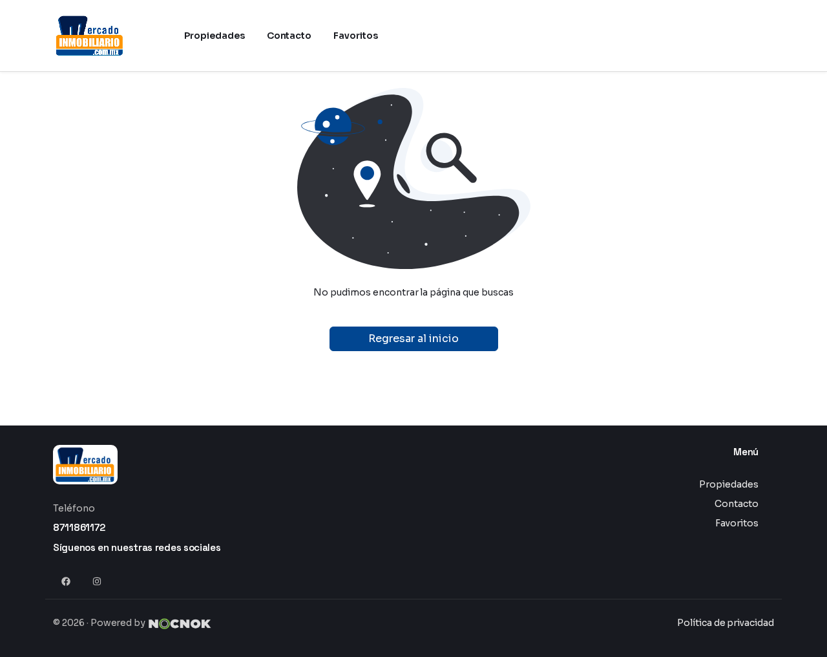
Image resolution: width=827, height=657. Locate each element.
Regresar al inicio (413, 338)
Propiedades (729, 484)
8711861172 (79, 527)
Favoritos (737, 523)
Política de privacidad (725, 623)
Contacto (737, 504)
